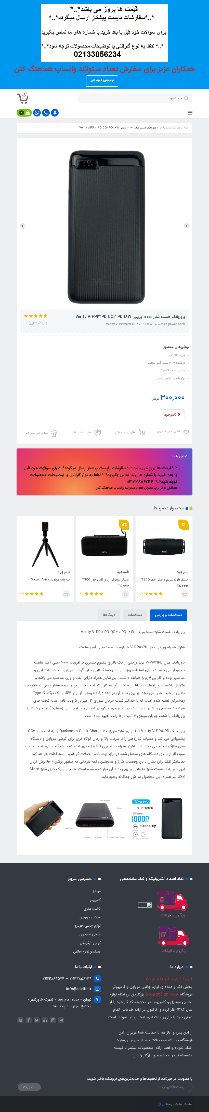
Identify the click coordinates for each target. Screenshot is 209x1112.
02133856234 (102, 81)
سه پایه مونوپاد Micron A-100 (50, 579)
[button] (55, 113)
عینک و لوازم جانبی (87, 951)
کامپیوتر (95, 900)
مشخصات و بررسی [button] (168, 615)
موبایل (96, 891)
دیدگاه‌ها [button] (109, 615)
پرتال (161, 1104)
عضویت (29, 1087)
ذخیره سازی (92, 908)
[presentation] (186, 225)
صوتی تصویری (90, 934)
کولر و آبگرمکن (90, 943)
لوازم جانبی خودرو (88, 925)
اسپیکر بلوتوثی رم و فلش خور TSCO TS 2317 (165, 582)
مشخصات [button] (135, 615)
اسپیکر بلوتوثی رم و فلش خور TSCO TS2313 (105, 582)
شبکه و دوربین (90, 917)
